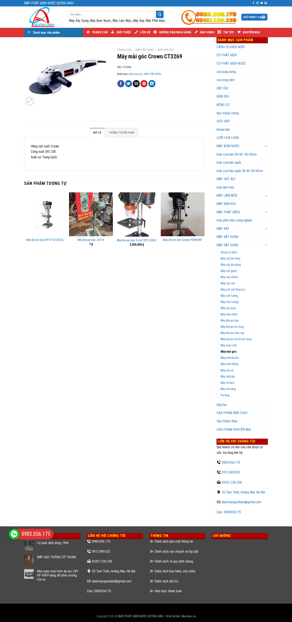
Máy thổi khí (228, 377)
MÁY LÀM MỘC (227, 195)
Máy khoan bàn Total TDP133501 (136, 240)
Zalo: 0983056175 (229, 512)
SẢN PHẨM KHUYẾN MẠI (234, 430)
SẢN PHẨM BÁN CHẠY (232, 413)
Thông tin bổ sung (121, 132)
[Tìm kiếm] (159, 14)
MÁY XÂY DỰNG (227, 245)
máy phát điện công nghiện (234, 220)
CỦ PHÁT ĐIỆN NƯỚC (231, 63)
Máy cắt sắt (228, 283)
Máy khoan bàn (230, 320)
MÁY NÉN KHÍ (226, 204)
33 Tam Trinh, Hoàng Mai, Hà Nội (243, 492)
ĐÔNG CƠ (223, 105)
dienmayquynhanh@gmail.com (241, 502)
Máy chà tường (230, 302)
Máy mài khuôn (230, 358)
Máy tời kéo (227, 383)
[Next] (203, 234)
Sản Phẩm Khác (227, 421)
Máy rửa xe (227, 370)
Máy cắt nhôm (229, 277)
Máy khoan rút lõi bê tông (236, 339)
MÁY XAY (223, 229)
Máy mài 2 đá (229, 345)
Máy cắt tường (229, 296)
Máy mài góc (229, 351)
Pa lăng (225, 395)
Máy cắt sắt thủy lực (233, 289)
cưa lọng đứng (226, 72)
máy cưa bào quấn (229, 162)
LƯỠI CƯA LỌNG (228, 138)
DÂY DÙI (222, 88)
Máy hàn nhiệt (229, 314)
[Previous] (24, 234)
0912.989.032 (231, 472)
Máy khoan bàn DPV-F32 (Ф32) (44, 240)
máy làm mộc (225, 187)
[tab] (97, 132)
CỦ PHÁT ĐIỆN (227, 55)
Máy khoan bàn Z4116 (91, 240)
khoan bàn (223, 130)
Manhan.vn (188, 616)
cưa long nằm (226, 80)
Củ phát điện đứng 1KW (52, 543)
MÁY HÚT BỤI (226, 179)
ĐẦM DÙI (223, 96)
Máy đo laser (228, 308)
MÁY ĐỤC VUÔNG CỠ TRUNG (56, 557)
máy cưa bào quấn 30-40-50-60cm (240, 171)
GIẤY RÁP (223, 121)
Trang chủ (124, 49)
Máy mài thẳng (229, 364)
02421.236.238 (232, 482)
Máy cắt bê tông (230, 258)
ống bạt (222, 405)
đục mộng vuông (228, 113)
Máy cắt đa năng (231, 265)
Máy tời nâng (228, 389)
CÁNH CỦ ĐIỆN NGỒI (231, 47)
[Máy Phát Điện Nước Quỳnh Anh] (42, 17)
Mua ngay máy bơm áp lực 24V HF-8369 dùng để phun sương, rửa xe (57, 575)
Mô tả (97, 132)
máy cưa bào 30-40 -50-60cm (237, 154)
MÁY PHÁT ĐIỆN (228, 212)
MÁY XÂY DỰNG (227, 237)
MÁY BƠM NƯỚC (228, 146)
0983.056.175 (231, 462)
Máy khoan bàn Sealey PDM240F (182, 240)
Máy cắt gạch (229, 271)
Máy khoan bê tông (232, 327)
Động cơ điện (229, 252)
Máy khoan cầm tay (232, 333)
